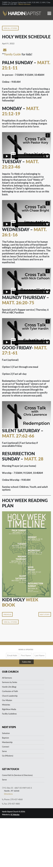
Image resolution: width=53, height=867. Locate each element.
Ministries (6, 705)
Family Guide (12, 54)
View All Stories (10, 28)
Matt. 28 (33, 459)
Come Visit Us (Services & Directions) (17, 775)
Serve (4, 751)
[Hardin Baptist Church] (22, 9)
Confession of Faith (10, 691)
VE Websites (14, 814)
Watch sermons (24, 4)
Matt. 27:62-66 (18, 436)
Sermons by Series (9, 682)
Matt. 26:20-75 (18, 303)
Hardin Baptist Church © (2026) (13, 812)
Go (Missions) (7, 756)
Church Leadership (10, 696)
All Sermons (7, 678)
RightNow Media (9, 709)
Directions (8, 793)
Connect (5, 747)
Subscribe (26, 662)
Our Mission (7, 700)
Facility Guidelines (9, 714)
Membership (7, 742)
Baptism (5, 738)
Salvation (6, 733)
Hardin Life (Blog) (9, 687)
